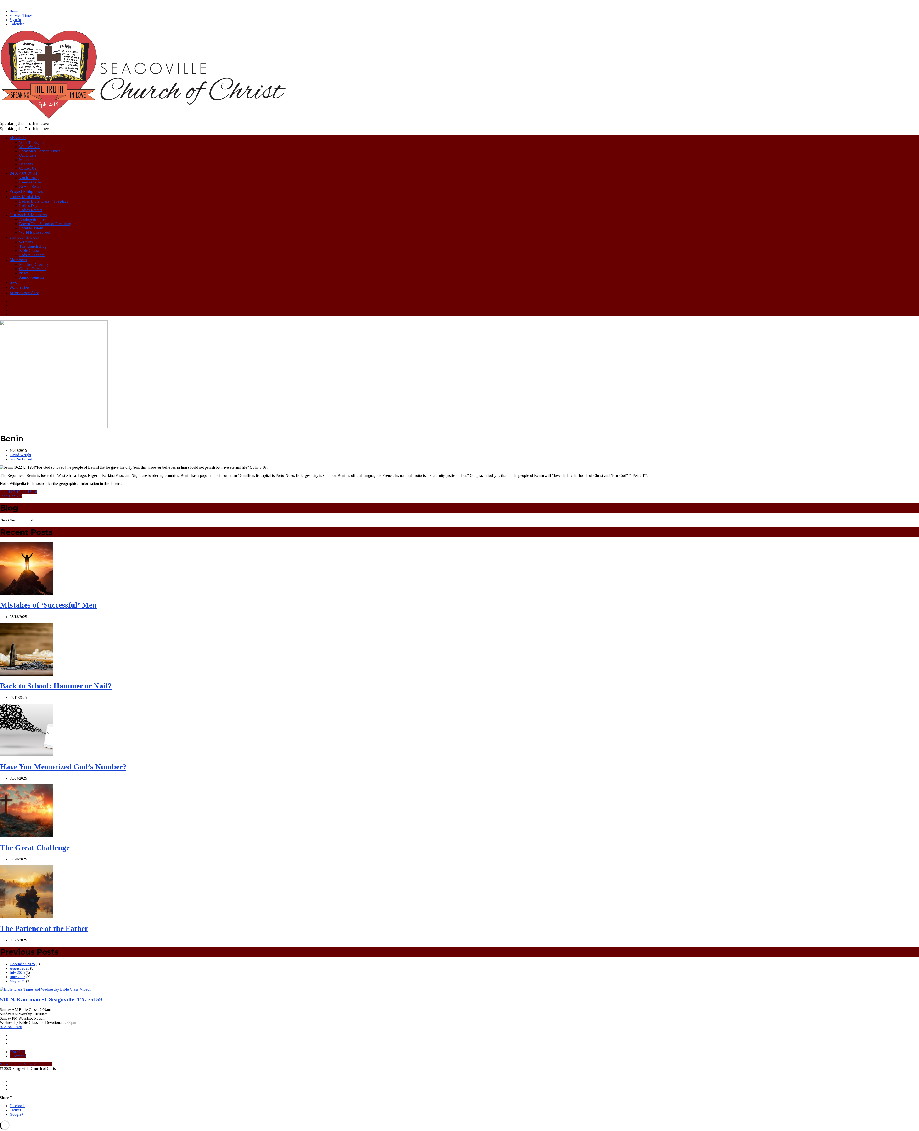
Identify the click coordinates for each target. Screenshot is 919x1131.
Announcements (31, 277)
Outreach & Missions (28, 214)
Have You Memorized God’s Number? (63, 766)
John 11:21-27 (11, 496)
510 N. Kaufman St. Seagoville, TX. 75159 (51, 999)
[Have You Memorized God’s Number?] (26, 755)
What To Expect (31, 142)
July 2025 (17, 972)
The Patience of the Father (44, 928)
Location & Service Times (40, 151)
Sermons (26, 242)
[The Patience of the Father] (26, 917)
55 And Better (30, 186)
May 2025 (17, 981)
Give (13, 282)
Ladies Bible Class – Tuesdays (43, 201)
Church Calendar (32, 269)
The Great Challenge (35, 847)
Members (18, 259)
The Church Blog (33, 246)
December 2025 (22, 964)
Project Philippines (26, 191)
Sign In (15, 20)
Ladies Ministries (25, 196)
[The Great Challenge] (26, 836)
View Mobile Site (38, 1064)
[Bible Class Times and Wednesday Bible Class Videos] (45, 989)
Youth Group (29, 178)
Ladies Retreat (30, 210)
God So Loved (21, 459)
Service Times (21, 15)
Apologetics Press (33, 219)
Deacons (26, 164)
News (23, 273)
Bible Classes (30, 251)
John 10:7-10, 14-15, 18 (18, 492)
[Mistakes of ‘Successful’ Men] (26, 593)
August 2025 (19, 968)
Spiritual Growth (24, 237)
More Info (17, 1052)
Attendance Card (24, 292)
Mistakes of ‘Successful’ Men (48, 605)
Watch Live (19, 287)
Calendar (17, 24)
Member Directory (34, 264)
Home (14, 11)
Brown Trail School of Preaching (45, 224)
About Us (18, 137)
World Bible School (34, 232)
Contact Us (27, 168)
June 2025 (17, 977)
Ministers (26, 160)
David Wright (20, 455)
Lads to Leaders (32, 255)
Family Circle (30, 182)
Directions (18, 1056)
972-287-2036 (11, 1027)
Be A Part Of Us (23, 173)
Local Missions (31, 228)
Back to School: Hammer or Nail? (56, 686)
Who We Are (29, 147)
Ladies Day (28, 206)
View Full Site (12, 1064)
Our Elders (28, 155)
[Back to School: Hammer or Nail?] (26, 674)
